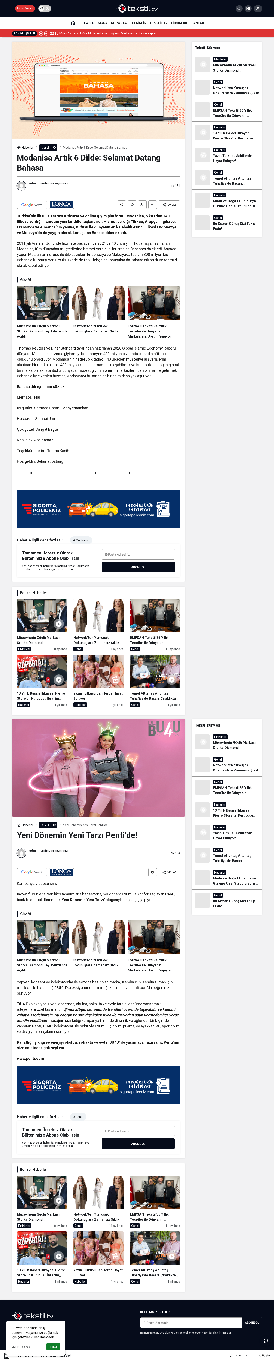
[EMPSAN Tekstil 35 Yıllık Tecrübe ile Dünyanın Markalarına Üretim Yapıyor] (154, 312)
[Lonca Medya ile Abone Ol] (61, 205)
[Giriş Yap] (258, 8)
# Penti (77, 1117)
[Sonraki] (46, 33)
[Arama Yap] (239, 8)
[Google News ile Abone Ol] (32, 205)
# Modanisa (80, 540)
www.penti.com (30, 1058)
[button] (248, 8)
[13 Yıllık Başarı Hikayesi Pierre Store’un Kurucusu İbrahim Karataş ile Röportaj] (42, 681)
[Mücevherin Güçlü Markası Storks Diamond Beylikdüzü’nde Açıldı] (43, 312)
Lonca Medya (25, 8)
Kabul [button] (53, 1347)
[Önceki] (41, 33)
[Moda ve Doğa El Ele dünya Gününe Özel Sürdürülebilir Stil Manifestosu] (227, 201)
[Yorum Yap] (132, 204)
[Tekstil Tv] (137, 8)
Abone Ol (138, 567)
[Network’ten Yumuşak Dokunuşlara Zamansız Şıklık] (98, 312)
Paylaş (266, 1355)
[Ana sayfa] (73, 23)
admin (34, 183)
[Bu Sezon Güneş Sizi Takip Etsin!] (227, 223)
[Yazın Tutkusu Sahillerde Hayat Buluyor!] (98, 681)
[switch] (44, 8)
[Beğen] (122, 204)
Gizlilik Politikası (21, 1346)
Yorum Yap (239, 1355)
